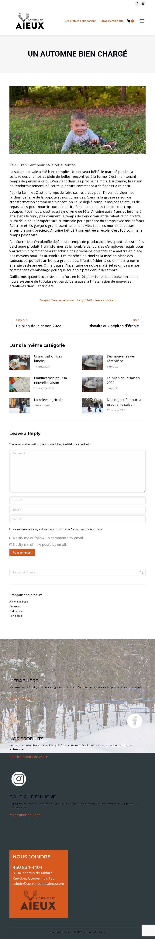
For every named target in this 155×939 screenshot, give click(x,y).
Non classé (15, 615)
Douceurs (15, 606)
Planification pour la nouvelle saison (50, 380)
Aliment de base (18, 601)
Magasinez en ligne (24, 815)
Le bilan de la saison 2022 (123, 380)
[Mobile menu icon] (142, 21)
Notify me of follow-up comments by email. (48, 538)
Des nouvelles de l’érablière (120, 358)
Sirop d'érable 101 (112, 20)
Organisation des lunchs (48, 358)
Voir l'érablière (21, 698)
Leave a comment (105, 300)
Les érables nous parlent (80, 20)
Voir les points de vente (28, 756)
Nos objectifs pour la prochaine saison (124, 402)
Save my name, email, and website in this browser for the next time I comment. (57, 529)
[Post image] (19, 362)
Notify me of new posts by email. (40, 544)
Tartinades (15, 611)
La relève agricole (48, 399)
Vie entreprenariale (62, 300)
